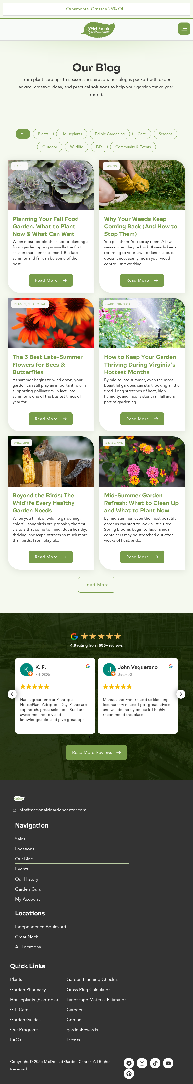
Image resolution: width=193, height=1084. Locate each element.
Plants (16, 979)
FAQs (15, 1040)
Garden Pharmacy (28, 990)
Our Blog (24, 859)
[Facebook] (129, 1063)
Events (22, 869)
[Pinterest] (129, 1073)
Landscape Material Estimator (96, 1000)
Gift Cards (20, 1010)
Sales (20, 839)
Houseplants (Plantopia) (34, 1000)
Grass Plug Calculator (88, 990)
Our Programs (24, 1030)
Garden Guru (28, 889)
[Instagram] (142, 1063)
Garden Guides (25, 1020)
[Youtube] (168, 1063)
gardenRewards (82, 1030)
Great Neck (26, 937)
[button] (96, 585)
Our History (26, 879)
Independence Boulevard (40, 927)
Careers (74, 1010)
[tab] (23, 134)
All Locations (28, 947)
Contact (75, 1020)
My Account (27, 899)
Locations (24, 849)
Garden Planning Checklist (93, 979)
